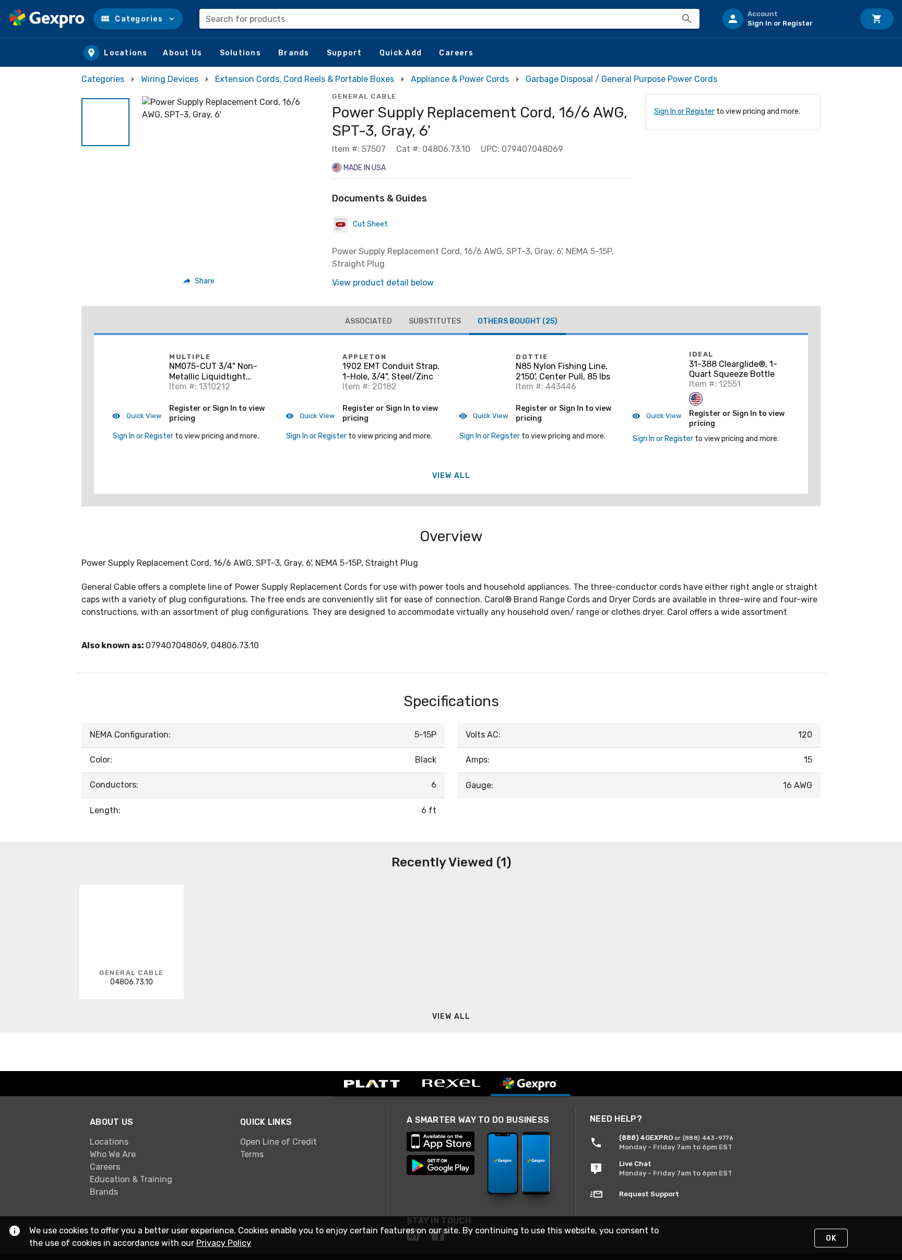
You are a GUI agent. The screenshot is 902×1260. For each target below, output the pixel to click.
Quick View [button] (143, 416)
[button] (138, 18)
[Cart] (877, 18)
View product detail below (383, 283)
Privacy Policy (223, 1243)
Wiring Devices (169, 79)
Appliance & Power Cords (460, 79)
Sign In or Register (684, 111)
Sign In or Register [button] (143, 436)
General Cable (364, 96)
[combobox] (449, 19)
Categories (102, 79)
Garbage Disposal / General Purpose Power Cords (621, 79)
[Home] (46, 18)
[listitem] (784, 19)
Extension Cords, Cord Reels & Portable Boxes (304, 79)
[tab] (368, 321)
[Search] (687, 19)
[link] (156, 1142)
